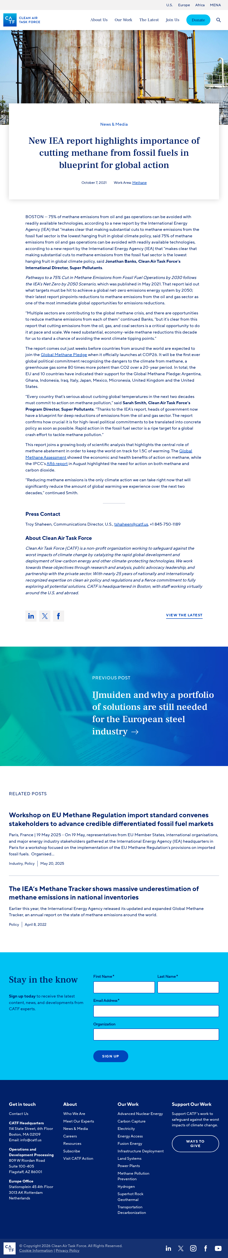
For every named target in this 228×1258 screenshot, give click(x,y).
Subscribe (71, 1151)
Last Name (167, 976)
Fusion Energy (130, 1143)
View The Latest (184, 615)
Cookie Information (36, 1250)
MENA (215, 5)
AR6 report (57, 464)
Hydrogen (126, 1186)
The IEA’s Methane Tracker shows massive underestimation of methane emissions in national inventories (104, 893)
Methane (139, 182)
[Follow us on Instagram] (193, 1248)
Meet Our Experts (78, 1121)
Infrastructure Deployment (141, 1151)
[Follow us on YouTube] (218, 1248)
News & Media (114, 124)
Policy (29, 863)
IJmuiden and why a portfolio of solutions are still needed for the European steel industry (153, 713)
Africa (200, 5)
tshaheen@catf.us (131, 524)
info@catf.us (30, 1140)
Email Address (106, 1000)
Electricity (126, 1128)
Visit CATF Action (78, 1158)
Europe (184, 5)
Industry (16, 863)
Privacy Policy (67, 1250)
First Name (103, 976)
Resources (72, 1143)
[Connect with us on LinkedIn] (168, 1248)
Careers (70, 1136)
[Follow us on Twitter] (180, 1248)
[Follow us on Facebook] (205, 1248)
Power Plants (129, 1165)
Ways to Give (195, 1143)
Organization (104, 1024)
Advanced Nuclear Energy (140, 1113)
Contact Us (18, 1113)
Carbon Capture (132, 1121)
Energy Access (130, 1136)
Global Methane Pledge (64, 355)
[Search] (218, 20)
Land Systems (129, 1158)
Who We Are (74, 1113)
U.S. (169, 5)
